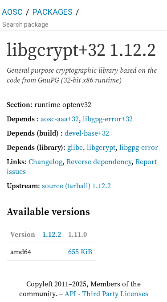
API (70, 293)
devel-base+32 (87, 133)
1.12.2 (51, 234)
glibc (75, 147)
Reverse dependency (98, 161)
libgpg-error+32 (108, 119)
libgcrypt (101, 147)
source (52, 185)
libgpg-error (138, 147)
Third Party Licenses (115, 293)
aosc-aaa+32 (60, 119)
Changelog (45, 161)
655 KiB (80, 251)
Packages (53, 12)
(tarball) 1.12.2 (88, 185)
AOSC (12, 12)
